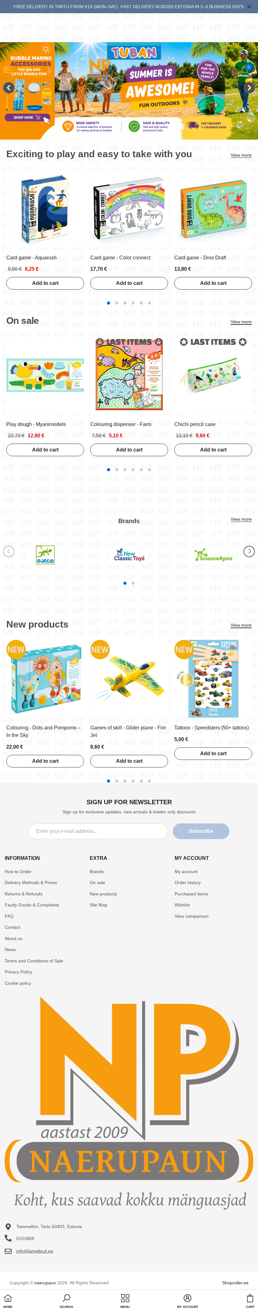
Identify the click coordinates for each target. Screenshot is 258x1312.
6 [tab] (149, 303)
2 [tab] (116, 303)
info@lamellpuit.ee (34, 1251)
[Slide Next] (249, 551)
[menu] (7, 69)
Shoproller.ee (235, 1282)
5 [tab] (141, 303)
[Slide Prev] (8, 551)
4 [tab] (133, 303)
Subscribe (201, 831)
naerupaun (45, 1282)
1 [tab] (108, 303)
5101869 (25, 1238)
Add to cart (45, 283)
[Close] (249, 6)
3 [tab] (124, 303)
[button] (66, 1301)
